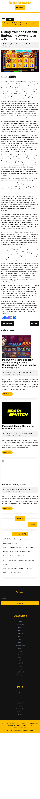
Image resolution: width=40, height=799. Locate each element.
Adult (20, 621)
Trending (20, 675)
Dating (20, 642)
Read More (8, 394)
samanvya (21, 44)
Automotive (20, 624)
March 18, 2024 (10, 489)
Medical (20, 663)
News (20, 669)
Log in (20, 692)
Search (20, 518)
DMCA (20, 715)
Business (20, 633)
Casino (20, 636)
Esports (20, 648)
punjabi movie (20, 672)
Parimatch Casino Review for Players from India (18, 427)
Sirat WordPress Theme (11, 723)
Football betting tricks (14, 484)
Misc (20, 666)
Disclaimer (20, 712)
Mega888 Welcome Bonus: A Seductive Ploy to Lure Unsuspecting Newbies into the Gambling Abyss (19, 364)
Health (20, 657)
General (20, 654)
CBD (20, 639)
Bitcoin (20, 630)
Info (20, 660)
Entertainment (20, 645)
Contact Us (20, 703)
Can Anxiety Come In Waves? (13, 556)
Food (20, 651)
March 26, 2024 (9, 44)
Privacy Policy (20, 709)
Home (20, 706)
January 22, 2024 (11, 372)
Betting (10, 19)
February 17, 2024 (11, 433)
